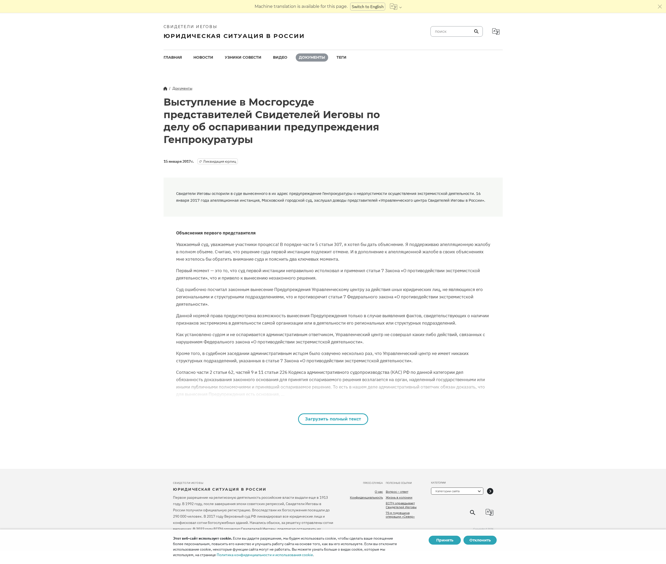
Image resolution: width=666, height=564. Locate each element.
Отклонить (480, 540)
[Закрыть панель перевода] (660, 6)
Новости (203, 57)
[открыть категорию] (490, 491)
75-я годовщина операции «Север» (400, 514)
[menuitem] (172, 57)
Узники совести (243, 57)
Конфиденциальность (366, 497)
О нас (379, 492)
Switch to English (368, 6)
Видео (280, 57)
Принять (444, 540)
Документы (312, 57)
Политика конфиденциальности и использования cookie (265, 554)
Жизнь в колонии (399, 497)
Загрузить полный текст (333, 419)
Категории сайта (447, 491)
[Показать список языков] (396, 7)
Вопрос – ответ (397, 492)
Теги (341, 57)
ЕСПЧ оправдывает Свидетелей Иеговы (401, 505)
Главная (173, 57)
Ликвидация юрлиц (219, 161)
